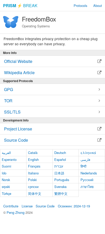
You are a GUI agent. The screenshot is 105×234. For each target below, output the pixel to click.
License (27, 206)
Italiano (33, 173)
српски (33, 186)
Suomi (6, 166)
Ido (4, 173)
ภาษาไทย (87, 186)
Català (32, 152)
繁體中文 (61, 193)
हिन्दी (83, 166)
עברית (58, 166)
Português (61, 179)
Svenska (60, 186)
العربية (6, 152)
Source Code (45, 206)
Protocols (80, 5)
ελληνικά (88, 152)
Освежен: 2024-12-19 (74, 206)
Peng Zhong (16, 212)
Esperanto (9, 159)
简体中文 (34, 193)
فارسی (85, 159)
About (97, 5)
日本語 (59, 173)
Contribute (10, 206)
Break (20, 5)
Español (60, 159)
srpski (6, 186)
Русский (87, 179)
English (33, 159)
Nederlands (89, 173)
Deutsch (60, 152)
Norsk (6, 179)
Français (34, 166)
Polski (32, 179)
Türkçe (6, 193)
